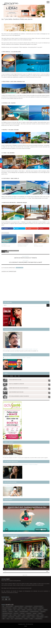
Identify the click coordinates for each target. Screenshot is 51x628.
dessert (10, 609)
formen (45, 609)
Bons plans (7, 355)
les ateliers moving (24, 611)
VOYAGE (26, 618)
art (3, 606)
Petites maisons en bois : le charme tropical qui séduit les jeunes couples (18, 569)
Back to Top (25, 575)
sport (33, 616)
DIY (14, 609)
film (35, 609)
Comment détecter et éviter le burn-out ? (10, 485)
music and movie (31, 615)
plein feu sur (11, 616)
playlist (4, 616)
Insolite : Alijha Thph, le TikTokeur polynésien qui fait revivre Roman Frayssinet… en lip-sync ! (20, 349)
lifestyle (22, 613)
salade (28, 616)
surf (46, 616)
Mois (15, 376)
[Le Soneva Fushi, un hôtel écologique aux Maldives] (8, 238)
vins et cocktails (18, 618)
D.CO (5, 571)
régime (23, 616)
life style (16, 613)
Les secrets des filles (11, 461)
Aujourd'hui (6, 376)
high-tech (5, 611)
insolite (10, 611)
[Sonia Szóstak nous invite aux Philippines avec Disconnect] (25, 238)
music (24, 615)
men (10, 615)
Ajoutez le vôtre (19, 267)
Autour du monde (11, 250)
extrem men (29, 609)
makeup (40, 613)
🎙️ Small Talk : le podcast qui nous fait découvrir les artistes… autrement (16, 357)
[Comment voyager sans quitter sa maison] (41, 238)
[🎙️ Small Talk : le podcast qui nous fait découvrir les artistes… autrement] (12, 364)
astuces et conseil (38, 606)
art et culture (9, 606)
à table (31, 618)
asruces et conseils (19, 606)
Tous (19, 376)
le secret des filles (34, 611)
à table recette (38, 618)
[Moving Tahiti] (19, 2)
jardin (16, 611)
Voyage (17, 250)
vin (12, 618)
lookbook (29, 613)
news (38, 615)
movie (19, 615)
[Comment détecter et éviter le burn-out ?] (12, 491)
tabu (4, 618)
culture (4, 609)
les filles (43, 611)
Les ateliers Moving (10, 482)
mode (15, 615)
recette (17, 616)
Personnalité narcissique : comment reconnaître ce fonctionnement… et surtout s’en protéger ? (20, 464)
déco (19, 609)
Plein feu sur (8, 329)
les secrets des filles (7, 613)
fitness (39, 609)
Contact (25, 626)
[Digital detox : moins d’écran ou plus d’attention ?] (12, 450)
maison (34, 613)
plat (42, 615)
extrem (23, 609)
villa (8, 618)
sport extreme (40, 616)
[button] (8, 63)
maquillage (5, 615)
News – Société (8, 442)
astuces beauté (29, 606)
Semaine (11, 376)
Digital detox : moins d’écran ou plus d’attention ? (12, 455)
